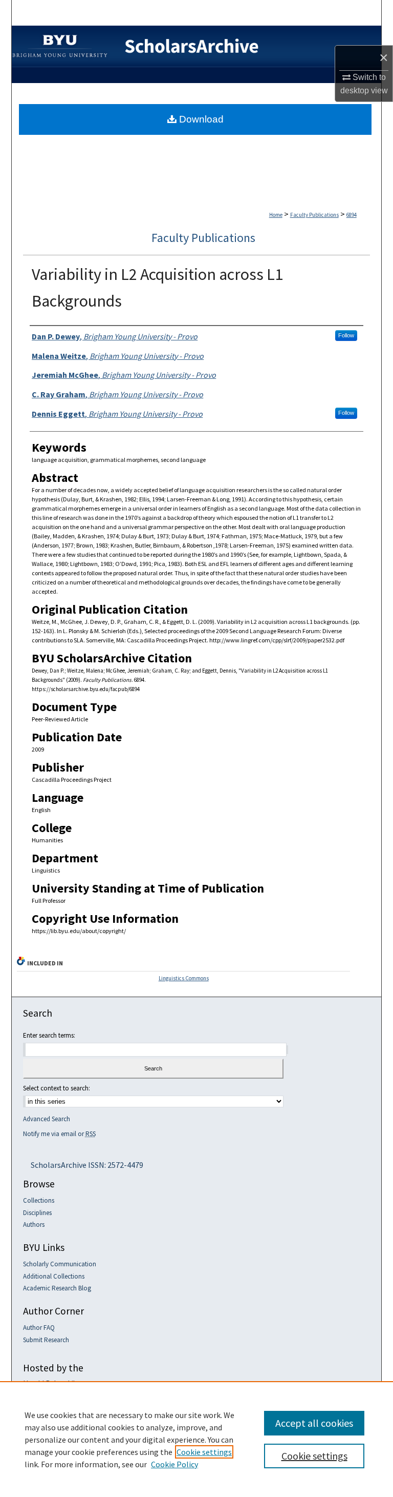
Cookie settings (204, 1452)
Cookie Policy (174, 1464)
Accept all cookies (314, 1423)
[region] (196, 1439)
